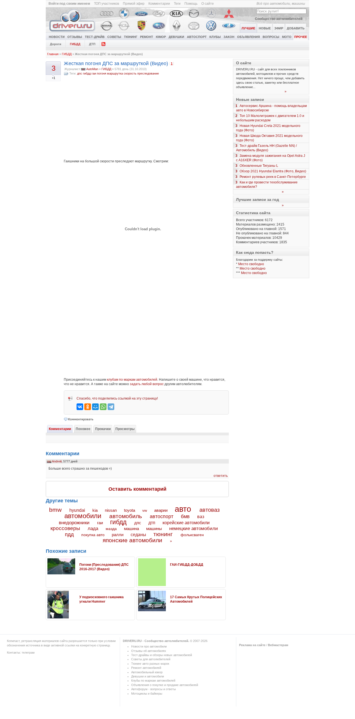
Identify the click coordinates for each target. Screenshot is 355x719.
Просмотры (125, 429)
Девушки (176, 37)
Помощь (190, 4)
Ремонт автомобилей (146, 667)
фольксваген (192, 535)
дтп (151, 522)
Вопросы (271, 37)
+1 (53, 78)
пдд (69, 534)
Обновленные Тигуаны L (259, 166)
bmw (55, 509)
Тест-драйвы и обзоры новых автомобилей (161, 655)
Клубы (215, 37)
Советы (114, 37)
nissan (111, 510)
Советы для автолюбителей (150, 659)
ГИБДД (75, 44)
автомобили (82, 516)
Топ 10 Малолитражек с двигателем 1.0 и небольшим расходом (270, 118)
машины (154, 528)
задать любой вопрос (147, 384)
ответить (221, 476)
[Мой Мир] (95, 406)
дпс (79, 73)
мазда (111, 528)
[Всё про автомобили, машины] (73, 32)
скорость (130, 73)
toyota (129, 510)
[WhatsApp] (103, 406)
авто (183, 509)
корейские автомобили (186, 522)
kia (95, 510)
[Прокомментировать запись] (79, 419)
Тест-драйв (95, 37)
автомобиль (125, 516)
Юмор (161, 37)
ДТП (92, 44)
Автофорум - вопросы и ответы (153, 689)
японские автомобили (132, 540)
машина (131, 528)
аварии (161, 510)
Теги (177, 4)
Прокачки (103, 429)
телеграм (28, 652)
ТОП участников (106, 4)
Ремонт (146, 37)
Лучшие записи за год (257, 199)
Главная (53, 54)
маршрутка (115, 73)
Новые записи (250, 99)
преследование (148, 73)
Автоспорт (197, 37)
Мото (286, 37)
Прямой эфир (133, 4)
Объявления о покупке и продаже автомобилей (164, 685)
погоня (101, 73)
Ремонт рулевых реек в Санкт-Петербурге (273, 177)
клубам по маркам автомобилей (132, 380)
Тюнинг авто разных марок (150, 663)
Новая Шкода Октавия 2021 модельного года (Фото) (269, 138)
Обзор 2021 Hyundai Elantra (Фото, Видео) (273, 171)
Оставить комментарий (137, 489)
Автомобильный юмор (147, 672)
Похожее (83, 429)
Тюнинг (130, 37)
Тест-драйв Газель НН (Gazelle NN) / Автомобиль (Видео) (266, 148)
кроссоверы (65, 528)
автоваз (209, 510)
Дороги (55, 44)
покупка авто (93, 535)
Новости (57, 37)
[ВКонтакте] (80, 406)
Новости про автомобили (149, 646)
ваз (200, 516)
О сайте (207, 4)
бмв (185, 516)
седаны (138, 534)
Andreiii (57, 461)
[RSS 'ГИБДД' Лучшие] (103, 43)
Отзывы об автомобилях (148, 651)
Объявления (248, 37)
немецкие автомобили (193, 528)
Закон (229, 37)
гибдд (87, 73)
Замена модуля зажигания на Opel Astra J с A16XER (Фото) (270, 158)
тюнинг (163, 534)
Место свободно (251, 264)
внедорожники (74, 522)
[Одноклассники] (87, 406)
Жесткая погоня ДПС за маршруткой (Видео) (116, 63)
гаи (94, 73)
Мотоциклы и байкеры (146, 693)
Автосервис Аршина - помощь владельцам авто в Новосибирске (271, 108)
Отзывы (74, 37)
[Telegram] (111, 406)
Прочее (300, 37)
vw (144, 510)
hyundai (77, 510)
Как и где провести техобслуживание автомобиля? (267, 184)
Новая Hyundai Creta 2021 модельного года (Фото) (268, 128)
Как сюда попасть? (254, 252)
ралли (117, 535)
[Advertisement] (146, 117)
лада (93, 528)
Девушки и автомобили (147, 676)
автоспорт (161, 516)
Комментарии (159, 4)
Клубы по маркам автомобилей (153, 680)
